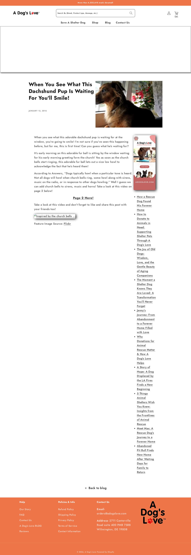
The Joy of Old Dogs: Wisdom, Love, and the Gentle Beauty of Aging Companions (146, 262)
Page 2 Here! (83, 198)
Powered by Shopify (105, 552)
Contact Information (69, 531)
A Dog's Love (90, 552)
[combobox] (95, 13)
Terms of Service (67, 526)
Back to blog (98, 488)
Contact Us (25, 520)
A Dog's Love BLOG (30, 526)
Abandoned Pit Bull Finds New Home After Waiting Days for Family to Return (145, 459)
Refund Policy (66, 509)
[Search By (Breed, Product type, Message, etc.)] (131, 13)
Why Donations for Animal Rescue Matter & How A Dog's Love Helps (146, 350)
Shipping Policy (67, 514)
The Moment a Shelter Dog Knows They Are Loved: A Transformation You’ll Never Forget (146, 293)
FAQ (21, 514)
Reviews (24, 531)
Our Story (25, 509)
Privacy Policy (66, 520)
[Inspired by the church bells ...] (54, 216)
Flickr (67, 224)
